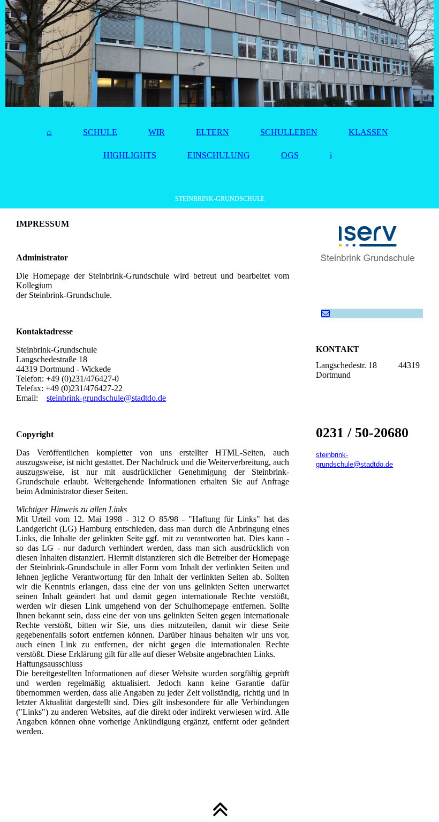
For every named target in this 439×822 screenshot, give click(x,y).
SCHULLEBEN (288, 132)
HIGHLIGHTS (129, 155)
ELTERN (212, 132)
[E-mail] (325, 313)
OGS (290, 155)
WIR (156, 132)
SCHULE (100, 132)
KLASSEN (368, 132)
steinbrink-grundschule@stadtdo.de (106, 397)
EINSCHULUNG (218, 155)
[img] (219, 53)
